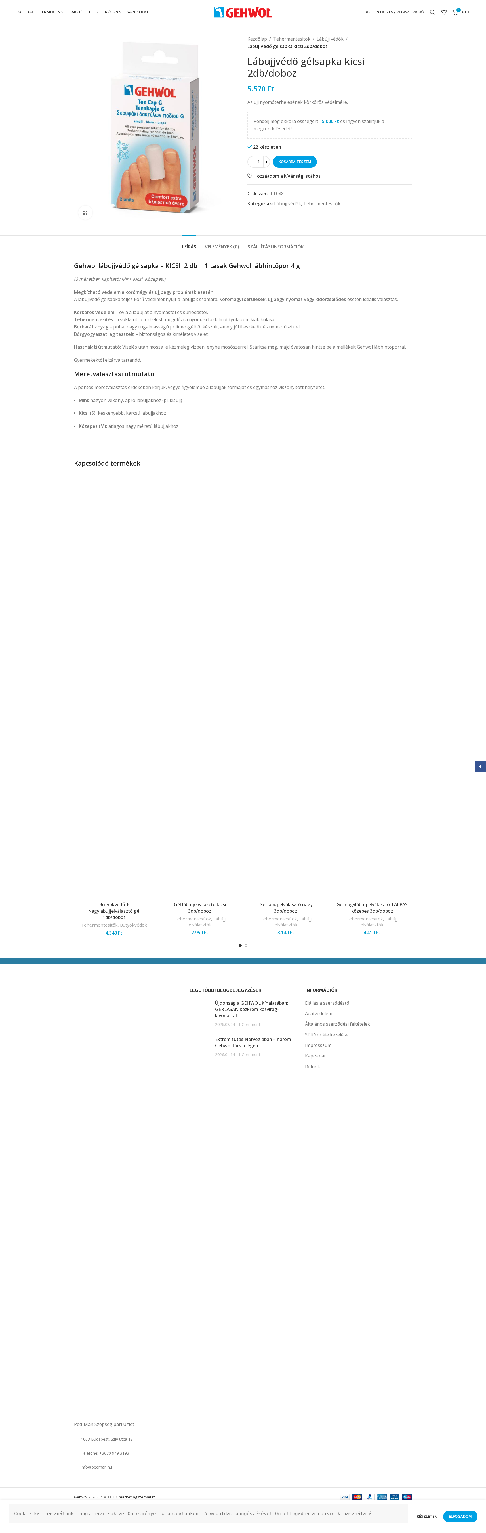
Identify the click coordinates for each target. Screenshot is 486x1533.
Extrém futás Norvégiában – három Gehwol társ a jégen (253, 1042)
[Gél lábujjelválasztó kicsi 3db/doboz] (200, 686)
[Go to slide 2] (246, 945)
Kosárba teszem (295, 161)
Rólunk (312, 1066)
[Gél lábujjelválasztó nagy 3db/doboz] (286, 686)
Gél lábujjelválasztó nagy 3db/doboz (286, 907)
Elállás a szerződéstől (327, 1003)
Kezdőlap (257, 39)
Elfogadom (460, 1516)
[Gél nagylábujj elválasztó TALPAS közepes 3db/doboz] (372, 686)
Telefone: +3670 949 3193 (105, 1453)
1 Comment (249, 1024)
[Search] (432, 12)
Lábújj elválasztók (207, 921)
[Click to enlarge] (85, 213)
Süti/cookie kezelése (326, 1035)
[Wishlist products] (444, 12)
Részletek (427, 1516)
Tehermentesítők (291, 39)
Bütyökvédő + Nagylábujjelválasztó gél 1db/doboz (114, 910)
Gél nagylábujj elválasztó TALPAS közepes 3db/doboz (372, 907)
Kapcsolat (315, 1056)
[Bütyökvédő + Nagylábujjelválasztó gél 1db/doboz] (114, 686)
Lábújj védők (330, 39)
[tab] (189, 244)
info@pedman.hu (96, 1467)
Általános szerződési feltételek (337, 1024)
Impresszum (318, 1045)
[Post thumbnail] (200, 1014)
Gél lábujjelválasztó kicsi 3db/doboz (200, 907)
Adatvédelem (318, 1013)
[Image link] (102, 1202)
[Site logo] (243, 12)
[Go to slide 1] (240, 945)
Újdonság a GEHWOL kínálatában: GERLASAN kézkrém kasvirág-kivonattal (251, 1009)
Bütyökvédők (133, 925)
